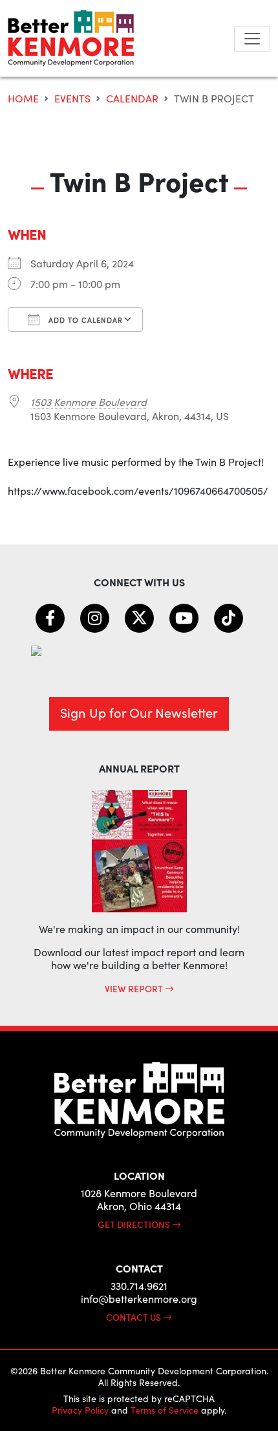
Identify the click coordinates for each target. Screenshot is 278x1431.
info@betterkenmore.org (139, 1298)
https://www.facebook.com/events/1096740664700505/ (138, 490)
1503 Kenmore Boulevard (88, 401)
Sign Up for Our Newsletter (139, 712)
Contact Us (134, 1317)
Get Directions (135, 1224)
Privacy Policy (80, 1410)
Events (72, 98)
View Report (135, 988)
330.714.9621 (139, 1285)
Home (23, 98)
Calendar (132, 98)
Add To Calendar (84, 320)
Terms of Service (164, 1410)
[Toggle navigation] (252, 39)
